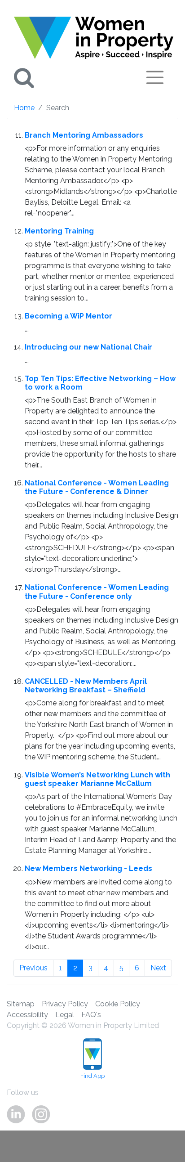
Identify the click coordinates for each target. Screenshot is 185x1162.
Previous (33, 968)
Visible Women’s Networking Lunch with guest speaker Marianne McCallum (97, 779)
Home (24, 107)
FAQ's (91, 1014)
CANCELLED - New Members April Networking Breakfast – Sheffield (86, 685)
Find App (92, 1075)
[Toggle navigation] (155, 77)
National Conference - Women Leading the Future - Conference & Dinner (97, 487)
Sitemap (21, 1004)
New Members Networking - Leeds (88, 868)
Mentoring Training (59, 231)
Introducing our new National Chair (88, 347)
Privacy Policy (65, 1004)
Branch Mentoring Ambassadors (84, 135)
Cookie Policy (117, 1004)
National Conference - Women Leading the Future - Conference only (97, 591)
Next (158, 968)
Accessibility (27, 1014)
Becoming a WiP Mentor (68, 316)
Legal (64, 1014)
